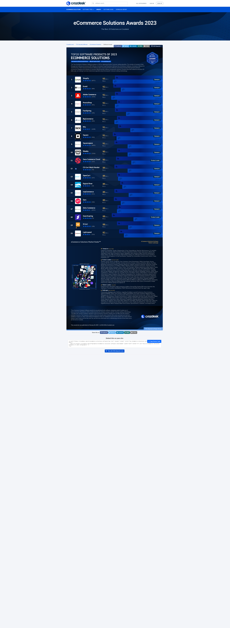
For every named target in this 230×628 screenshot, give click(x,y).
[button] (88, 9)
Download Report (121, 9)
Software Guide (108, 9)
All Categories (141, 3)
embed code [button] (159, 82)
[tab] (159, 82)
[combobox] (111, 3)
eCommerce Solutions (73, 9)
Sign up (159, 3)
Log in (152, 3)
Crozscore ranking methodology (122, 312)
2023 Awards (157, 46)
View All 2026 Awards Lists (116, 351)
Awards (98, 9)
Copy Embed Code (155, 341)
